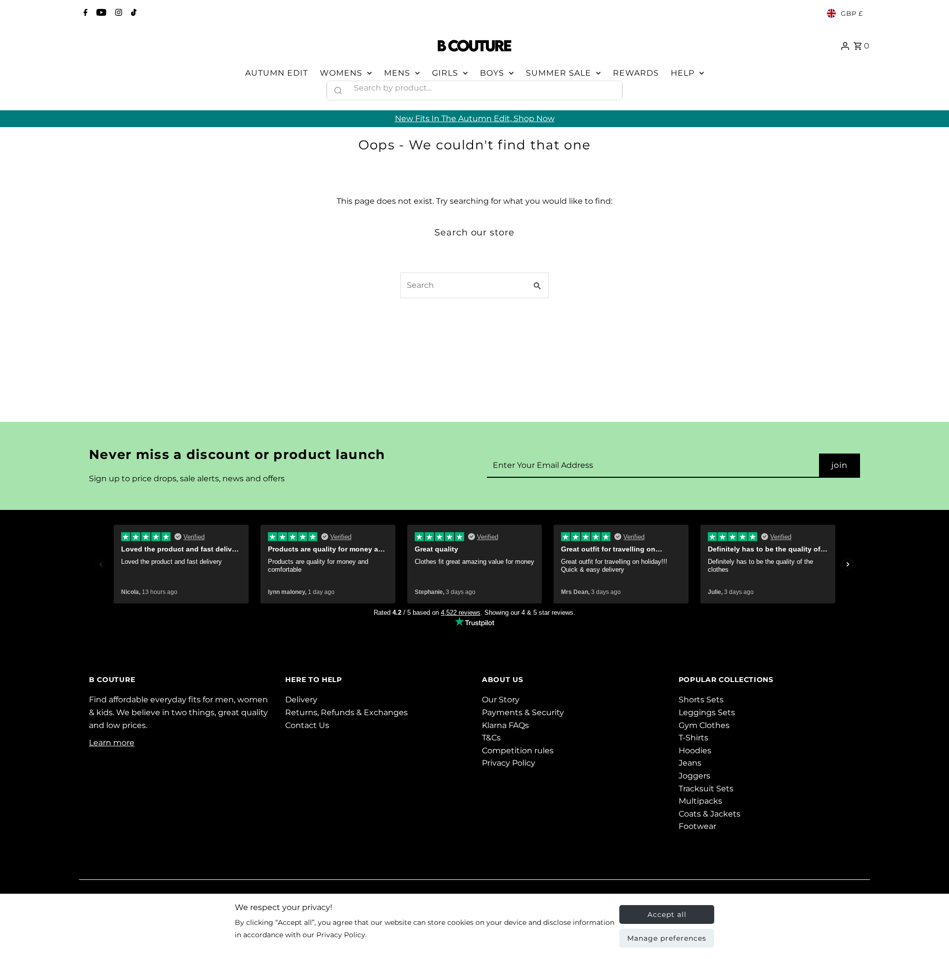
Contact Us (307, 725)
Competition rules (518, 750)
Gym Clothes (704, 725)
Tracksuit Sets (706, 788)
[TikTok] (132, 13)
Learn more (111, 742)
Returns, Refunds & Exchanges (346, 712)
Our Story (500, 699)
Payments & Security (523, 712)
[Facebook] (84, 13)
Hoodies (695, 750)
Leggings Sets (707, 712)
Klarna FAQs (505, 725)
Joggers (694, 775)
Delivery (301, 699)
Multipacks (700, 801)
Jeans (690, 763)
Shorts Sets (701, 699)
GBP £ (852, 13)
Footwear (697, 826)
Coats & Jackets (709, 814)
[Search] (610, 88)
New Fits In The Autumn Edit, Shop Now (475, 118)
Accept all (667, 914)
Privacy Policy (508, 763)
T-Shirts (693, 737)
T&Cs (491, 737)
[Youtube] (100, 13)
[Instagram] (117, 13)
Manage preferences (666, 938)
